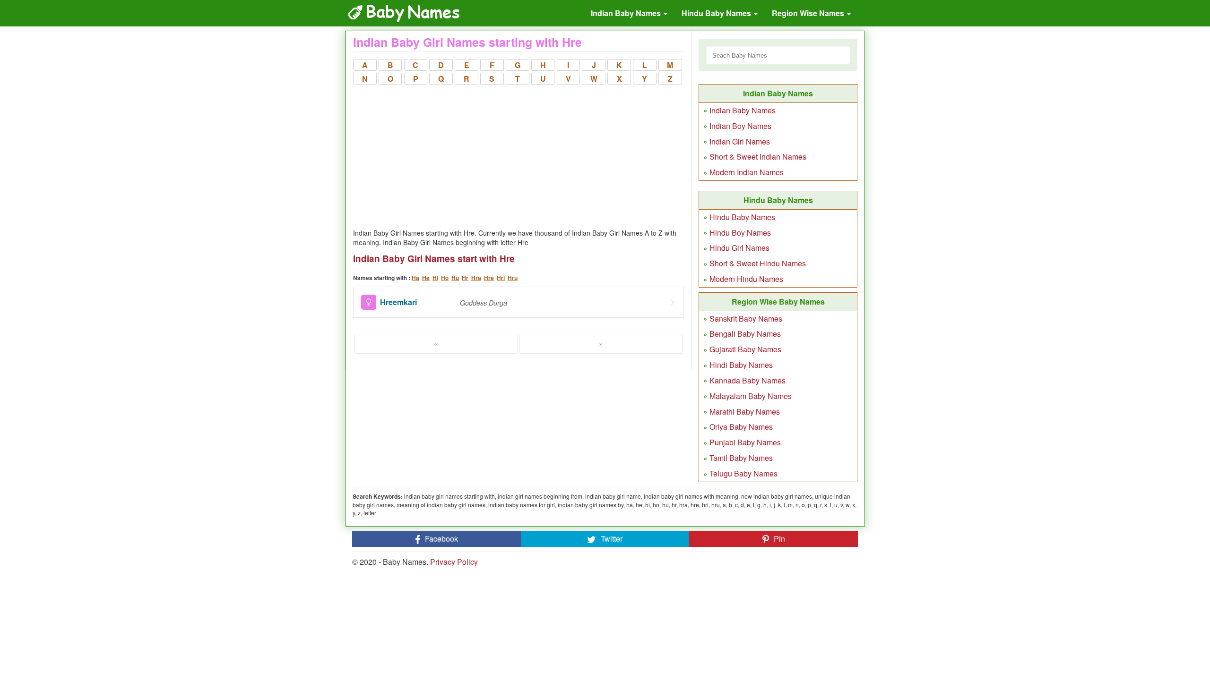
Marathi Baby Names (744, 411)
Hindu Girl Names (739, 247)
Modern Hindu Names (746, 278)
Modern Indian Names (746, 172)
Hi (435, 277)
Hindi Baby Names (741, 364)
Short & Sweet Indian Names (757, 156)
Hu (455, 277)
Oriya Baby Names (741, 426)
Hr (465, 277)
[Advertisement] (518, 157)
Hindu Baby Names (717, 13)
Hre (489, 277)
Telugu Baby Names (743, 473)
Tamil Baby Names (741, 457)
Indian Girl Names (739, 141)
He (426, 277)
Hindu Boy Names (740, 232)
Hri (501, 277)
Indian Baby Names (627, 13)
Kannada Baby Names (747, 380)
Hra (476, 277)
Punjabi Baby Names (745, 442)
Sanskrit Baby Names (745, 318)
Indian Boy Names (740, 125)
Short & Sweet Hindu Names (757, 263)
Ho (445, 277)
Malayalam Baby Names (750, 396)
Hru (513, 277)
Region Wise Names (809, 13)
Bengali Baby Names (745, 333)
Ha (415, 277)
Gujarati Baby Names (745, 349)
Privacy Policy (454, 561)
